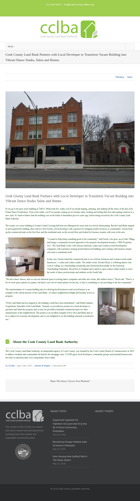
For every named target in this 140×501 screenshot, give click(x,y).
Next (129, 77)
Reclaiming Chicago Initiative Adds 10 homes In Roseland (70, 443)
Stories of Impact (42, 365)
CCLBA (11, 365)
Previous (120, 77)
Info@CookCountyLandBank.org (79, 4)
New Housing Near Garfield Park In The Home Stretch (70, 458)
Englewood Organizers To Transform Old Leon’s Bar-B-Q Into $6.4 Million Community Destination (70, 425)
